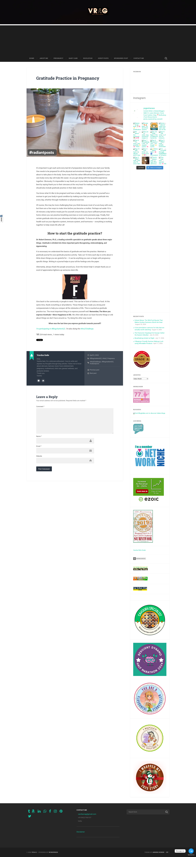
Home (31, 58)
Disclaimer (81, 832)
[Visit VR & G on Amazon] (33, 812)
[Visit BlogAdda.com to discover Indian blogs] (149, 413)
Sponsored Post (121, 58)
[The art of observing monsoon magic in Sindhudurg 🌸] (145, 135)
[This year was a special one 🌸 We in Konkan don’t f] (162, 160)
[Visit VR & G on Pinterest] (61, 812)
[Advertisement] (98, 39)
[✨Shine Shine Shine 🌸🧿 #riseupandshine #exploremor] (154, 152)
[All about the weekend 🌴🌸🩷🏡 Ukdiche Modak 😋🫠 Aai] (137, 135)
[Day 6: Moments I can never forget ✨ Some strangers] (154, 143)
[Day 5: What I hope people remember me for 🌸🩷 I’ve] (162, 143)
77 (137, 394)
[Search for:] (148, 811)
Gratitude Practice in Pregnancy (67, 78)
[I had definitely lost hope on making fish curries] (154, 126)
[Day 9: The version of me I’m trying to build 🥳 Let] (162, 135)
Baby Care (73, 58)
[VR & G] (98, 12)
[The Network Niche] (150, 471)
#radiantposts (94, 364)
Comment (40, 406)
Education (87, 58)
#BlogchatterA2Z (96, 358)
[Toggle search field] (166, 58)
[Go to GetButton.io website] (191, 855)
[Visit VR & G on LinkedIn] (39, 812)
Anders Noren (158, 852)
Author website (43, 380)
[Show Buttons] (1, 222)
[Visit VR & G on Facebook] (50, 812)
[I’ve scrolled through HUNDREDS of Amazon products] (162, 152)
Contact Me (139, 58)
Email (38, 446)
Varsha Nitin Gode (139, 550)
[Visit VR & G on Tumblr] (29, 812)
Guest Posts (103, 58)
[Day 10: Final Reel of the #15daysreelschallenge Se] (154, 135)
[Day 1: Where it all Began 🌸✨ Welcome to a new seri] (145, 160)
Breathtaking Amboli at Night (144, 338)
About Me (44, 58)
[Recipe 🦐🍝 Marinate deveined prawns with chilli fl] (145, 126)
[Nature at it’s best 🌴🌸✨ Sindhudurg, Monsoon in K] (137, 126)
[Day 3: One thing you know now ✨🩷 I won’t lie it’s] (145, 152)
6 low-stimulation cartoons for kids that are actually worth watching (149, 329)
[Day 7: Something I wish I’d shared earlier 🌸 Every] (145, 143)
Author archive (38, 380)
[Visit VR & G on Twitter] (29, 817)
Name (39, 436)
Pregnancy (58, 58)
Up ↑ (167, 852)
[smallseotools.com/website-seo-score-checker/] (141, 367)
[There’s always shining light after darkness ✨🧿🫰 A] (154, 160)
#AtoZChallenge (87, 329)
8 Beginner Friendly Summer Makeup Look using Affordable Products (149, 342)
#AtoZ (104, 358)
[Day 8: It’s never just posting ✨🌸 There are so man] (137, 143)
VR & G (34, 852)
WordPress (53, 852)
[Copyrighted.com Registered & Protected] (139, 559)
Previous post (94, 370)
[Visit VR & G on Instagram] (55, 812)
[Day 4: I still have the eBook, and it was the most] (137, 152)
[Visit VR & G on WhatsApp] (44, 812)
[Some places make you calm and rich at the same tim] (162, 126)
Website (39, 456)
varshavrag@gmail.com (87, 814)
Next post (93, 373)
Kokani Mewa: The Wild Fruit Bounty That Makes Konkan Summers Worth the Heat (149, 321)
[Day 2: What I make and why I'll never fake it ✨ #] (137, 160)
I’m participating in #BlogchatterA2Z (50, 329)
